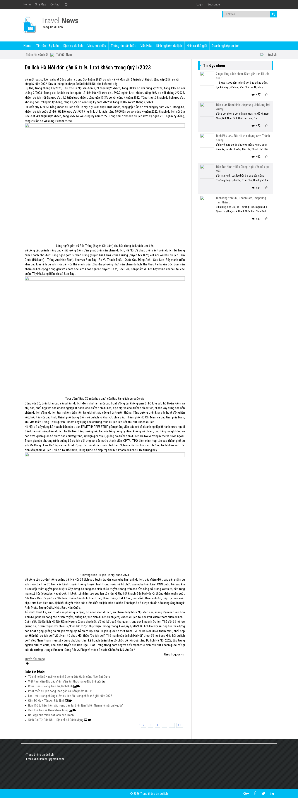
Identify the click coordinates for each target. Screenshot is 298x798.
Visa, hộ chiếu (96, 46)
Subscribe (213, 4)
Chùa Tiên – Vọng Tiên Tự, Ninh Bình (50, 686)
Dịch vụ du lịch (73, 46)
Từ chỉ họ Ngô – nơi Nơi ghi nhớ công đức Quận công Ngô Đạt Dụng (69, 676)
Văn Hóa (146, 46)
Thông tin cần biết (123, 46)
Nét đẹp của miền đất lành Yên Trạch (51, 715)
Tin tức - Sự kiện (47, 46)
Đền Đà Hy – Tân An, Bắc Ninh (46, 700)
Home (27, 4)
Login (200, 4)
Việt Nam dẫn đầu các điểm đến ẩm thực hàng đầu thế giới (65, 681)
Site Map (40, 4)
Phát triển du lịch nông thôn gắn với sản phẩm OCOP (60, 691)
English (272, 54)
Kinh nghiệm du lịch (169, 46)
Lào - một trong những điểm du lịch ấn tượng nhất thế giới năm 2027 (70, 696)
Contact (55, 4)
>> (179, 725)
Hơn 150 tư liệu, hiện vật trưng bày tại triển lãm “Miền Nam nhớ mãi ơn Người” (75, 705)
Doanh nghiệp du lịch (225, 46)
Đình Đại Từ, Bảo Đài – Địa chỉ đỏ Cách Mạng (56, 720)
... (172, 725)
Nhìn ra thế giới (197, 46)
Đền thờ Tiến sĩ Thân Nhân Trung (48, 710)
